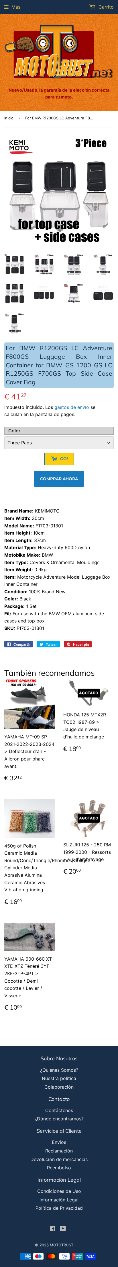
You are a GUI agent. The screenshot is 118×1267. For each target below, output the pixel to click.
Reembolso (59, 1168)
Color (14, 431)
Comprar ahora (59, 478)
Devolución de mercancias (59, 1159)
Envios (59, 1142)
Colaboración (59, 1087)
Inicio (8, 118)
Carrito (105, 7)
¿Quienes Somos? (59, 1070)
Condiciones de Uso (59, 1191)
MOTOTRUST (61, 1245)
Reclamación (59, 1151)
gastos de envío (71, 407)
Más (15, 7)
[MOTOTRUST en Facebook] (53, 1229)
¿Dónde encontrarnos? (59, 1119)
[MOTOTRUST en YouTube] (63, 1229)
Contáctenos (59, 1110)
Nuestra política (59, 1078)
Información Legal (59, 1200)
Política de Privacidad (59, 1208)
